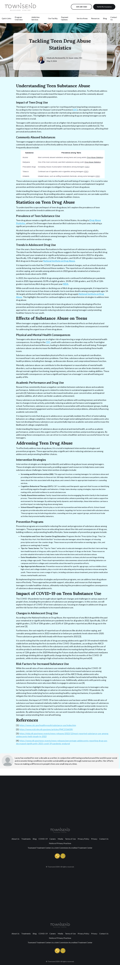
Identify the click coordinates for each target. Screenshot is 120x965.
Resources (95, 18)
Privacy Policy (83, 839)
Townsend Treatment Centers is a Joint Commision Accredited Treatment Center (60, 848)
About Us (15, 839)
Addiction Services (35, 18)
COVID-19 (43, 839)
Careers (52, 839)
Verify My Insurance (104, 7)
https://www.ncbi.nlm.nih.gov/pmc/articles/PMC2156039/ (46, 729)
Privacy (94, 839)
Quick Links (6, 18)
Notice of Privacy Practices (60, 843)
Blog (35, 839)
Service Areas (82, 18)
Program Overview (19, 18)
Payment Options (64, 18)
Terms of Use (70, 839)
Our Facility (53, 18)
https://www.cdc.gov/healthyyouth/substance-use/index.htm (47, 725)
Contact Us (103, 839)
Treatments (26, 839)
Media (60, 839)
